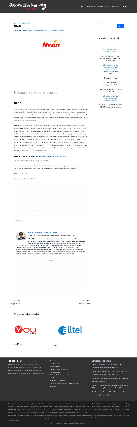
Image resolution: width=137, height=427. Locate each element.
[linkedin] (17, 361)
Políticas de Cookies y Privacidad (60, 375)
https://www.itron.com (20, 173)
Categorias (89, 6)
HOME (81, 6)
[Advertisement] (51, 70)
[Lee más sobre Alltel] (70, 330)
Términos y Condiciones (57, 380)
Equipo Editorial (55, 366)
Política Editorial (55, 372)
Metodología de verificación (59, 369)
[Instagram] (13, 361)
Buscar (100, 23)
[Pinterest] (21, 361)
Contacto (124, 6)
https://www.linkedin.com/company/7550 (26, 216)
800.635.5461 (61, 156)
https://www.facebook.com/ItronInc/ (25, 179)
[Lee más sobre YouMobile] (25, 330)
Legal (52, 378)
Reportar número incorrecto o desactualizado (64, 383)
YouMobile (18, 344)
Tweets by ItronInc (20, 221)
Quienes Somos (103, 6)
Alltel (54, 345)
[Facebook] (10, 361)
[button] (94, 6)
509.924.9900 (46, 156)
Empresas (115, 6)
